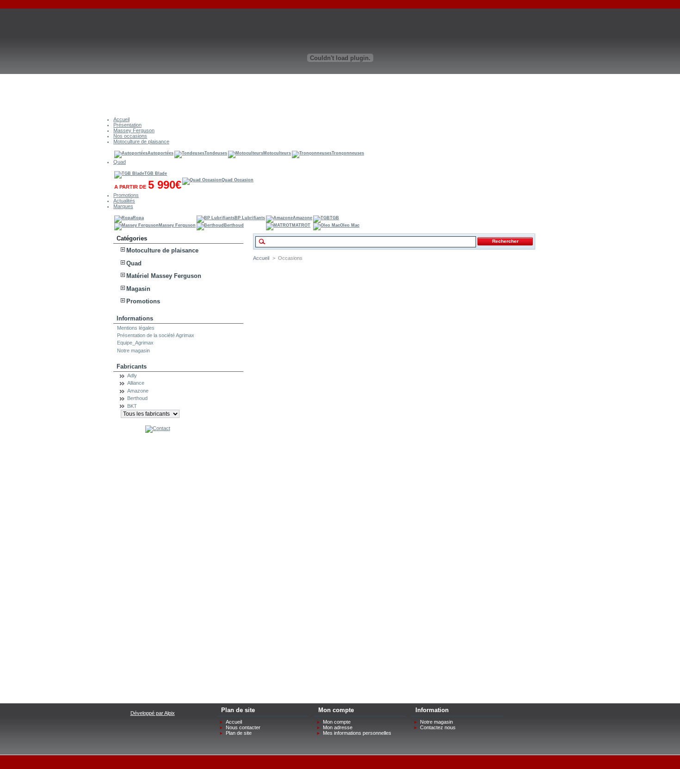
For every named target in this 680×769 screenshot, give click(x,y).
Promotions (143, 301)
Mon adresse (337, 727)
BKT (132, 406)
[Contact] (157, 428)
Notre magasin (133, 350)
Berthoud (234, 225)
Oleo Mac (349, 225)
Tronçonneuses (348, 153)
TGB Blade (155, 173)
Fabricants (132, 366)
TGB (334, 217)
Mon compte (337, 722)
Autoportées (160, 153)
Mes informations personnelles (357, 733)
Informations (135, 318)
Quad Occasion (237, 180)
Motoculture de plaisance (162, 250)
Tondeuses (215, 153)
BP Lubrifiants (250, 217)
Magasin (138, 288)
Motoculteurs (277, 153)
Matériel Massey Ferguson (163, 275)
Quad (134, 263)
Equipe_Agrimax (135, 342)
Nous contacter (243, 727)
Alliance (135, 383)
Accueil (261, 258)
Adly (132, 375)
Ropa (138, 217)
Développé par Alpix (152, 713)
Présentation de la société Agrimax (155, 335)
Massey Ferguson (177, 225)
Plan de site (239, 733)
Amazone (302, 217)
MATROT (301, 225)
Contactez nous (438, 727)
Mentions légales (136, 328)
